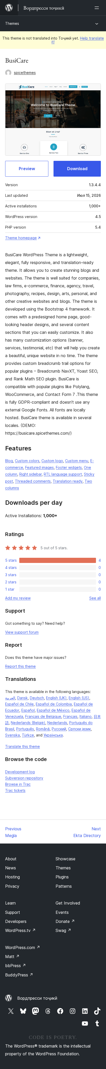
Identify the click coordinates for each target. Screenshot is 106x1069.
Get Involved (68, 903)
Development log (20, 772)
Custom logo (52, 460)
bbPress (15, 965)
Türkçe (28, 735)
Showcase (65, 858)
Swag (63, 930)
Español (28, 710)
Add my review (18, 598)
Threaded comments (33, 481)
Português (25, 729)
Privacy (12, 886)
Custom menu (76, 460)
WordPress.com (22, 947)
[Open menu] (98, 8)
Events (62, 912)
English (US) (79, 698)
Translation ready (68, 481)
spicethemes (25, 72)
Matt (12, 956)
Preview (27, 168)
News (10, 867)
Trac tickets (15, 790)
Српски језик (79, 729)
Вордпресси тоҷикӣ (37, 998)
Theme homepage (21, 238)
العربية (10, 698)
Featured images (39, 467)
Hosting (12, 876)
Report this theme (20, 666)
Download (77, 168)
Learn (10, 903)
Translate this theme (22, 746)
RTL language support (63, 474)
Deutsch (37, 698)
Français (70, 716)
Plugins (62, 876)
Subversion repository (24, 778)
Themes (12, 23)
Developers (15, 921)
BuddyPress (19, 974)
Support (12, 912)
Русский (59, 729)
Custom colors (27, 460)
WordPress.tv (20, 930)
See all (95, 598)
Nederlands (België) (28, 722)
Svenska (12, 735)
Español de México (53, 710)
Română (43, 729)
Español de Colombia (54, 704)
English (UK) (56, 698)
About (10, 858)
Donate (65, 921)
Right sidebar (30, 474)
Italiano (86, 716)
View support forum (22, 632)
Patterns (64, 886)
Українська (53, 735)
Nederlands (57, 722)
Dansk (22, 698)
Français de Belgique (43, 716)
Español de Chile (19, 704)
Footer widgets (69, 467)
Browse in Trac (18, 784)
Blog (9, 460)
